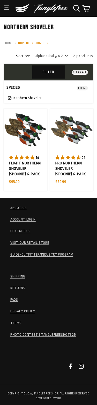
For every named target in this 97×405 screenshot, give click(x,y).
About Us (18, 208)
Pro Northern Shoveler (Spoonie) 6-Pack (70, 168)
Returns (17, 288)
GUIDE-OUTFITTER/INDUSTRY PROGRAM (41, 254)
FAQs (14, 299)
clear (82, 88)
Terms (15, 323)
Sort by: (23, 55)
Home (9, 43)
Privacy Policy (22, 311)
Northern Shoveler (27, 98)
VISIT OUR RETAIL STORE (29, 242)
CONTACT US (20, 231)
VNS (58, 398)
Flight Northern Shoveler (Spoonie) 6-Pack (25, 168)
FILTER (48, 72)
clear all (80, 72)
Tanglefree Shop (46, 393)
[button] (6, 4)
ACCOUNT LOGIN (23, 219)
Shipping (17, 276)
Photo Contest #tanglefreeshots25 (43, 334)
